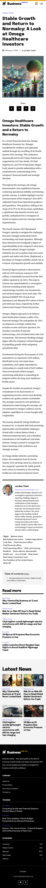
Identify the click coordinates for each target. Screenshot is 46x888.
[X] (20, 108)
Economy (5, 632)
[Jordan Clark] (8, 508)
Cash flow (7, 542)
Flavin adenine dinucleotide (25, 551)
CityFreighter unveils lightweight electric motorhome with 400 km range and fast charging (22, 624)
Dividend (7, 551)
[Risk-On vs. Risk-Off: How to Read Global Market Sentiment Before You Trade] (34, 680)
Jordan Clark (30, 50)
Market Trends (8, 13)
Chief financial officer (12, 545)
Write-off (7, 563)
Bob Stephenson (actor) (13, 539)
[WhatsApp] (34, 108)
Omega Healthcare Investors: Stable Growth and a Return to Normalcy (24, 579)
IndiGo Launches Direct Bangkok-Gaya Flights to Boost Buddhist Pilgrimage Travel (20, 647)
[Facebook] (12, 108)
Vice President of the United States (18, 560)
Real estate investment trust (15, 557)
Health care (8, 554)
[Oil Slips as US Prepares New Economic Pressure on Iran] (34, 711)
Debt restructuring (32, 548)
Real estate (33, 554)
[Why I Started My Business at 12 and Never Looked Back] (12, 680)
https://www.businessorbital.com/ (27, 490)
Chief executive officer (23, 542)
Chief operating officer (12, 548)
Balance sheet (17, 536)
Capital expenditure (33, 539)
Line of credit (20, 554)
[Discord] (20, 882)
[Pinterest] (27, 108)
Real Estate (6, 598)
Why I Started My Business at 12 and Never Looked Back (11, 694)
